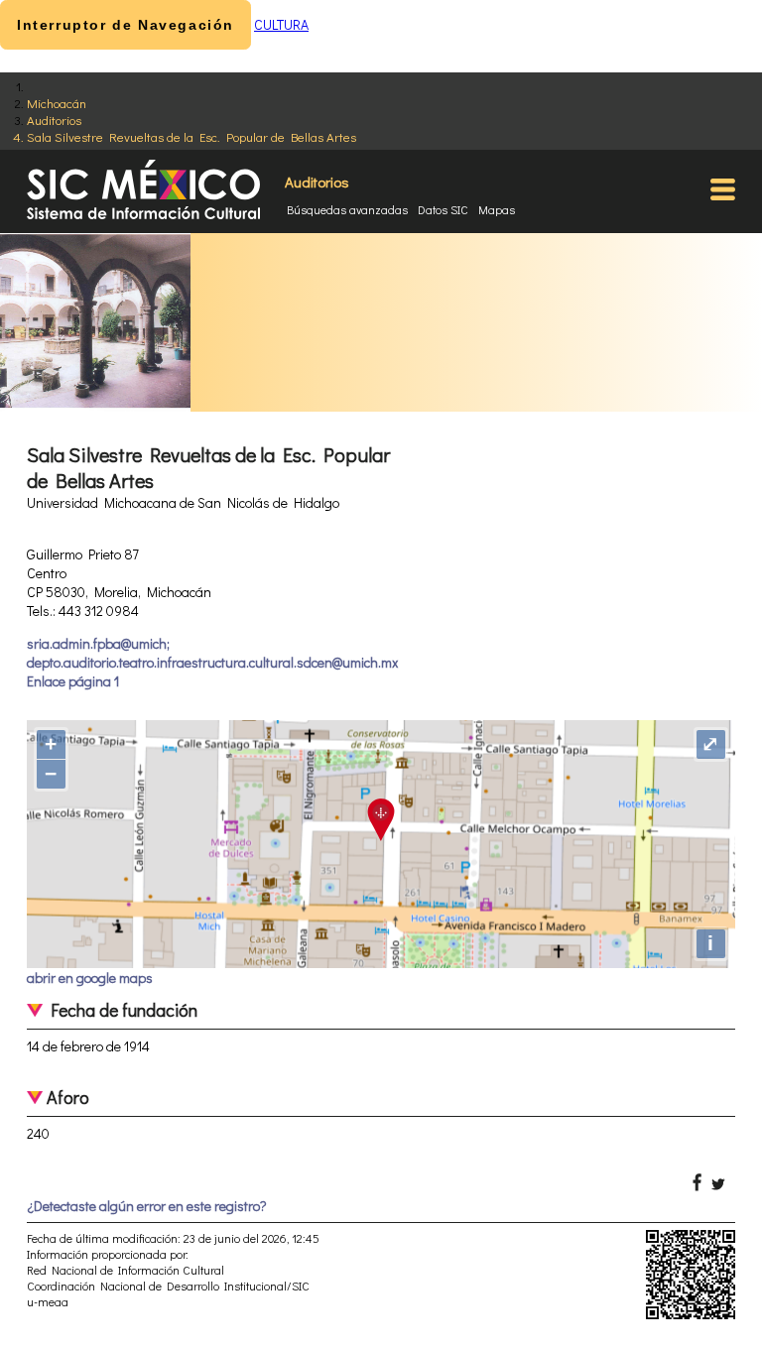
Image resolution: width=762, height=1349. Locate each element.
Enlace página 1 (73, 681)
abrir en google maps (90, 977)
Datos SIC (443, 209)
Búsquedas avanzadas (347, 209)
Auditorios (54, 119)
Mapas (496, 209)
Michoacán (56, 102)
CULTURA (281, 24)
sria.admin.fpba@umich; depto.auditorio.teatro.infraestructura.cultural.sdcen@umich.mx (212, 653)
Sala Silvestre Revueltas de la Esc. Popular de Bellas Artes (191, 136)
